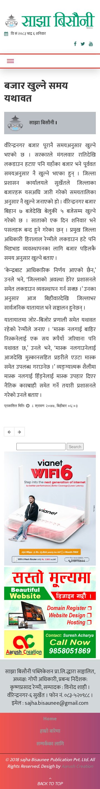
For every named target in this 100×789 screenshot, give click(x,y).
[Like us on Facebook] (77, 43)
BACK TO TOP (50, 783)
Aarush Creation (77, 766)
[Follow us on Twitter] (85, 43)
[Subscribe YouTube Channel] (92, 43)
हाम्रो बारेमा (50, 731)
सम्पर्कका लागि (50, 744)
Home (50, 719)
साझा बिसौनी (41, 123)
